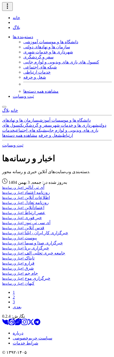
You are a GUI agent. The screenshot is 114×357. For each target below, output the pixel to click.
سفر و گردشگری (38, 57)
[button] (7, 6)
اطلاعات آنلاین (26, 197)
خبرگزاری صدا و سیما (32, 243)
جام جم (20, 273)
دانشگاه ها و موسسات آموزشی (50, 42)
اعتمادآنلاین (23, 207)
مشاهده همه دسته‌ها (41, 91)
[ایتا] (11, 323)
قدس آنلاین (23, 228)
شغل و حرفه (34, 77)
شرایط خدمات (25, 343)
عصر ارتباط (23, 212)
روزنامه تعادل (25, 202)
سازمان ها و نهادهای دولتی (46, 47)
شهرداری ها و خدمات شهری (48, 52)
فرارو (18, 263)
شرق (18, 268)
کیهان (18, 283)
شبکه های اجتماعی (40, 67)
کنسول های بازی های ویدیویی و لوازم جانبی (61, 62)
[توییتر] (31, 323)
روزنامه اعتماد (26, 192)
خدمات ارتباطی (37, 72)
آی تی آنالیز (23, 187)
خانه (16, 17)
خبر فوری (22, 217)
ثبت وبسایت (23, 96)
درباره (18, 333)
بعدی (17, 307)
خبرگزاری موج (26, 278)
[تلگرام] (37, 323)
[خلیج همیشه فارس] (5, 323)
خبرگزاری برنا (25, 248)
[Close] (4, 107)
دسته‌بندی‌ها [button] (23, 37)
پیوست (19, 238)
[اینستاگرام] (24, 323)
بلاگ (16, 27)
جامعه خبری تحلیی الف (33, 253)
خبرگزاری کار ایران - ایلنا (35, 233)
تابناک (18, 258)
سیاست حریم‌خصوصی (32, 338)
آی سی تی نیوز (26, 222)
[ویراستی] (18, 323)
